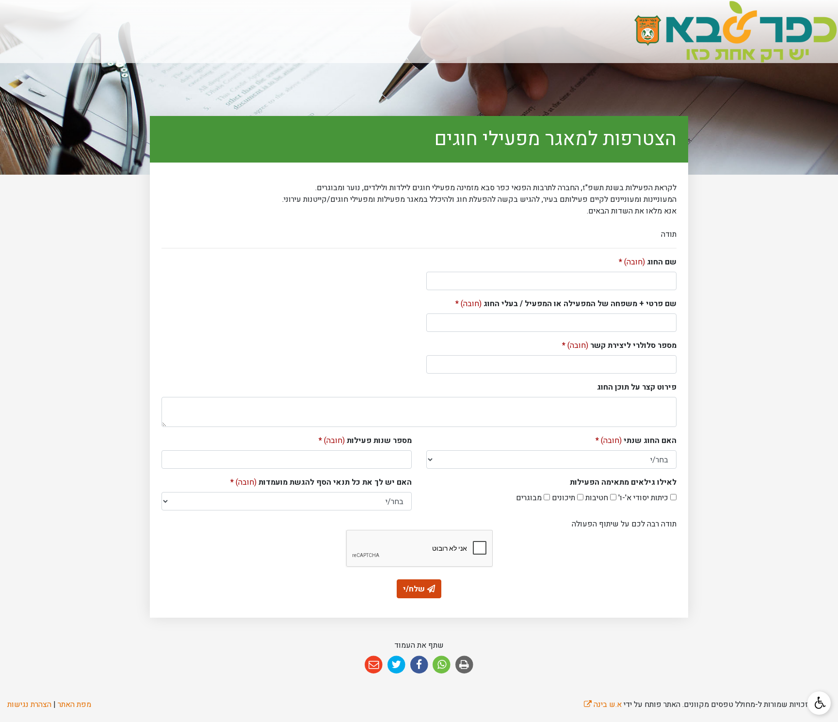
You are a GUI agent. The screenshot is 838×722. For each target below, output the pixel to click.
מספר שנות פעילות (365, 440)
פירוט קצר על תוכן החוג (637, 387)
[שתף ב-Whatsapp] (441, 665)
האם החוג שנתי (636, 440)
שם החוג (648, 262)
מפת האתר (74, 704)
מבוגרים (529, 498)
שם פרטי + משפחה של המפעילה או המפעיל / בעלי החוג (566, 304)
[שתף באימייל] (373, 665)
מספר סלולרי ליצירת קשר (619, 345)
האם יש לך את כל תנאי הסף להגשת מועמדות (321, 482)
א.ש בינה (603, 704)
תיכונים (562, 498)
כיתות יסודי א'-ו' (642, 498)
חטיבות (595, 498)
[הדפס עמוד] (464, 665)
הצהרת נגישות (29, 704)
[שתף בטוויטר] (396, 665)
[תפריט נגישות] (819, 703)
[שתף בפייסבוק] (419, 665)
